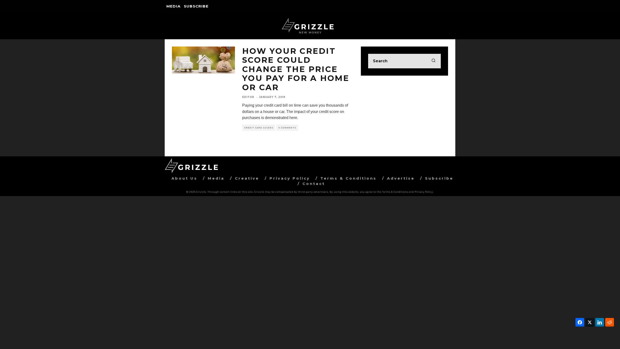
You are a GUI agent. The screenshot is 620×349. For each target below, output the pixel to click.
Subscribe (196, 6)
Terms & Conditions (348, 178)
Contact (313, 183)
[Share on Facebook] (579, 322)
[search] (433, 61)
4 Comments (287, 128)
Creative (247, 178)
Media (173, 6)
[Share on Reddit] (609, 322)
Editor (248, 97)
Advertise (401, 178)
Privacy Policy (290, 178)
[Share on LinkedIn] (599, 322)
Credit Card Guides (258, 128)
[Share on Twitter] (589, 322)
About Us (184, 178)
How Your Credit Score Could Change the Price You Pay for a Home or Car (295, 69)
